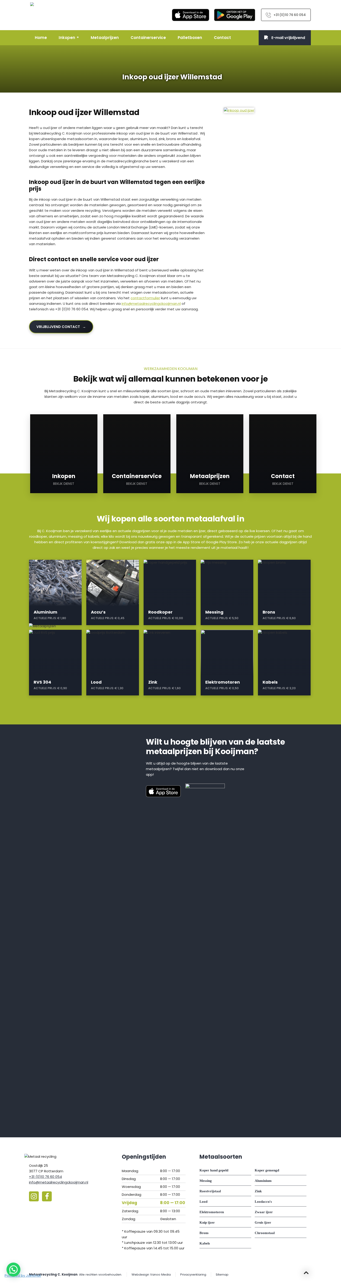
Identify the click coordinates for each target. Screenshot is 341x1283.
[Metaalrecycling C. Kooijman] (43, 15)
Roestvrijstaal (210, 1191)
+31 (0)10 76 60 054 (289, 15)
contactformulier (145, 298)
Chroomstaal (265, 1233)
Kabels (204, 1243)
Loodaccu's (263, 1201)
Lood (203, 1201)
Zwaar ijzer (264, 1212)
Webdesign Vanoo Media (151, 1274)
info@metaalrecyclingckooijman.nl (151, 303)
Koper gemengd (267, 1170)
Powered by (23, 1275)
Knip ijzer (207, 1222)
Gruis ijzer (263, 1222)
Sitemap (222, 1274)
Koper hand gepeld (213, 1170)
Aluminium (263, 1181)
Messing (205, 1181)
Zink (258, 1191)
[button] (13, 1270)
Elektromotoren (211, 1212)
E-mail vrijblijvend (288, 37)
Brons (204, 1233)
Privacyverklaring (193, 1274)
